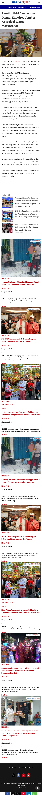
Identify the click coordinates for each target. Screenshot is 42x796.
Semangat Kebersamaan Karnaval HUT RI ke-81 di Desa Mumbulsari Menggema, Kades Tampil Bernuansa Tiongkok (20, 670)
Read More (4, 306)
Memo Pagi (5, 288)
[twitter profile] (13, 775)
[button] (7, 793)
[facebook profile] (18, 775)
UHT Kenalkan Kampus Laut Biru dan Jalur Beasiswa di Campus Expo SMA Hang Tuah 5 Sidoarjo (27, 214)
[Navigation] (2, 2)
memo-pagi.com (15, 61)
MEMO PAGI (12, 7)
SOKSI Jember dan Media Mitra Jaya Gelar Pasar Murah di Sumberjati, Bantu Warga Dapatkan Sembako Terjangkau (19, 733)
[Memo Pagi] (21, 1)
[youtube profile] (28, 775)
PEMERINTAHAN (34, 7)
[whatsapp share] (34, 795)
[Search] (39, 2)
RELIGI (3, 408)
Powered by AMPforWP (21, 787)
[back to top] (37, 788)
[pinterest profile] (23, 775)
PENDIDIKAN (22, 7)
